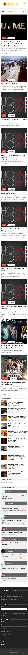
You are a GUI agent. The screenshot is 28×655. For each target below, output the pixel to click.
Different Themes (14, 652)
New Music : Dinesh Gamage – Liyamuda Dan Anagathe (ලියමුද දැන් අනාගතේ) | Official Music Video (17, 466)
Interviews (3, 638)
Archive (3, 606)
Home (24, 11)
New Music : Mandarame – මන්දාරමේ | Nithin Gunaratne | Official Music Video (17, 433)
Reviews (3, 644)
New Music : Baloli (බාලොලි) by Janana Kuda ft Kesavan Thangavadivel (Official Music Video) (16, 448)
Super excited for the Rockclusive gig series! (13, 523)
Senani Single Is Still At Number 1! (14, 119)
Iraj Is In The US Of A (9, 83)
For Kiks (3, 628)
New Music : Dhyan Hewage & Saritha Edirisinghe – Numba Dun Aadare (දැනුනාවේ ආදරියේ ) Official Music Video (17, 457)
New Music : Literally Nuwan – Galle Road (17, 424)
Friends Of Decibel (5, 631)
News (2, 641)
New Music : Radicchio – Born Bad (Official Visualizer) (17, 439)
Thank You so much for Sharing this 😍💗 (12, 558)
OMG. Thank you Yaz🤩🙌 (8, 534)
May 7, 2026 (12, 452)
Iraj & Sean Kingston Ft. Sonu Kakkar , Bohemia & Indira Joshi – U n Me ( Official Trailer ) (13, 44)
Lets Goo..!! (5, 580)
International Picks (5, 634)
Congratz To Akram (8, 193)
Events (3, 625)
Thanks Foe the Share (7, 570)
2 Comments (11, 79)
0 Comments (11, 38)
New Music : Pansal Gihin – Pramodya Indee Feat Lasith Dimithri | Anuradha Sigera (15, 402)
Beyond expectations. (7, 498)
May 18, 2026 (12, 405)
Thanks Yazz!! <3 (6, 546)
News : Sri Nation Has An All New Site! (12, 532)
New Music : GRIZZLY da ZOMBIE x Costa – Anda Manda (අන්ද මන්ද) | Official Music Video (17, 418)
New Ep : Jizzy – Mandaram (9, 578)
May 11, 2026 (12, 435)
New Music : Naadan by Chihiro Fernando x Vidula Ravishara (16, 472)
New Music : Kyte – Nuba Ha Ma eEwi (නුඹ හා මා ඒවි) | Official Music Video (17, 410)
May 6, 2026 (12, 474)
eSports (3, 621)
